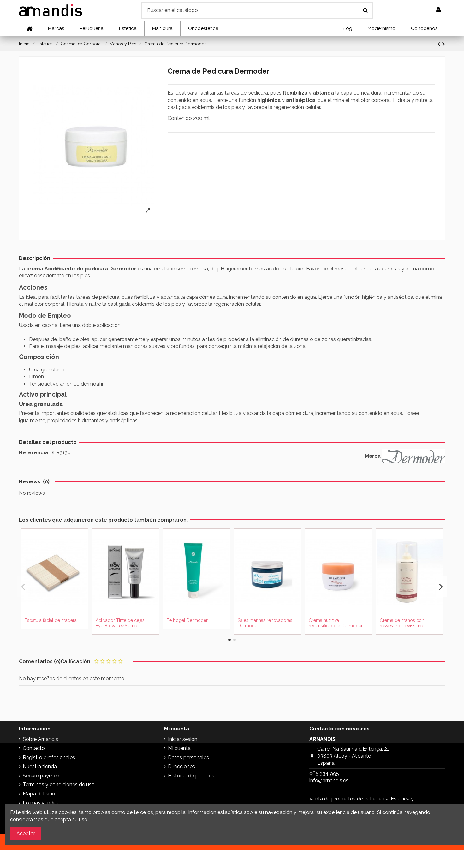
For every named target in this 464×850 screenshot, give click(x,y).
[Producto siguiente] (443, 44)
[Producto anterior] (439, 44)
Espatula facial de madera (51, 620)
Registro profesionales (49, 757)
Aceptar (25, 833)
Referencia (33, 453)
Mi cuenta (179, 748)
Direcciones (181, 767)
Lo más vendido (42, 803)
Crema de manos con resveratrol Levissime (402, 623)
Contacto (34, 748)
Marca (373, 456)
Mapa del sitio (39, 794)
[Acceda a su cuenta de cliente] (438, 10)
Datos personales (188, 757)
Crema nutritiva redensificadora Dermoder (336, 623)
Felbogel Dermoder (187, 620)
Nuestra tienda (40, 767)
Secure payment (42, 776)
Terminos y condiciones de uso (59, 785)
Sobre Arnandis (40, 739)
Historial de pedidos (191, 776)
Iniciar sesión (182, 739)
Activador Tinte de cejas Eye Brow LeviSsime (120, 623)
